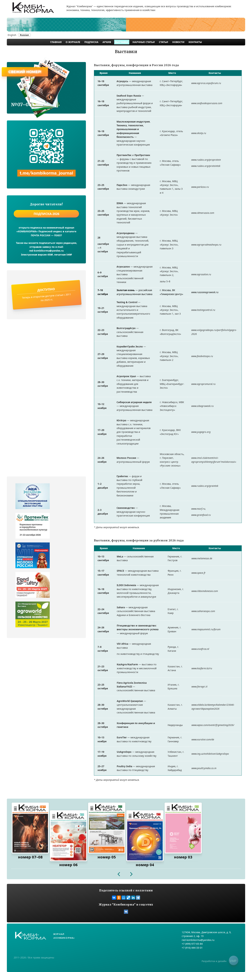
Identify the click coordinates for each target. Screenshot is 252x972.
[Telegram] (138, 898)
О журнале (73, 42)
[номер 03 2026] (183, 828)
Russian (24, 35)
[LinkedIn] (133, 898)
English (12, 35)
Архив (107, 42)
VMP (233, 961)
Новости (178, 42)
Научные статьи (144, 42)
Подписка (91, 42)
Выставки (121, 42)
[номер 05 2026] (106, 828)
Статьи (163, 42)
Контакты (195, 42)
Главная (56, 42)
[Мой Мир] (124, 898)
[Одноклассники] (119, 898)
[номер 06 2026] (68, 835)
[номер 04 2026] (145, 835)
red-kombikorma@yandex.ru (46, 250)
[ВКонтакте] (114, 898)
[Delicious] (128, 898)
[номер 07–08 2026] (30, 828)
